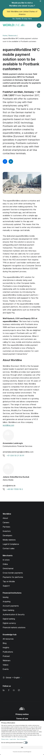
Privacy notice (22, 714)
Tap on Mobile (9, 581)
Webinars (6, 660)
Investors (7, 531)
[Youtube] (14, 690)
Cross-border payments (13, 573)
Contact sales (8, 548)
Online (5, 564)
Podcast (6, 656)
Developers (7, 535)
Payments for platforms (13, 577)
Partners (6, 527)
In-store (6, 560)
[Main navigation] (39, 25)
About (5, 518)
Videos (5, 665)
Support (6, 586)
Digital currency (9, 623)
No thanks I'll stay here (22, 19)
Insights (6, 647)
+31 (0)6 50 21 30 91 (15, 455)
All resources (8, 639)
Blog (4, 643)
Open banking (8, 610)
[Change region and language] (21, 678)
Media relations (9, 540)
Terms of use (22, 719)
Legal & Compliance (11, 544)
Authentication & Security (14, 614)
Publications (8, 652)
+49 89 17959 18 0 (15, 489)
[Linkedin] (4, 690)
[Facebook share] (5, 161)
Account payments (11, 606)
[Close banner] (41, 2)
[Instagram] (19, 690)
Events (6, 669)
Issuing (5, 597)
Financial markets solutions (14, 627)
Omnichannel (8, 568)
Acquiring (6, 601)
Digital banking (9, 619)
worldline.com (8, 425)
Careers (6, 522)
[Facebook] (9, 690)
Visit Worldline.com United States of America (22, 12)
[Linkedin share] (11, 161)
